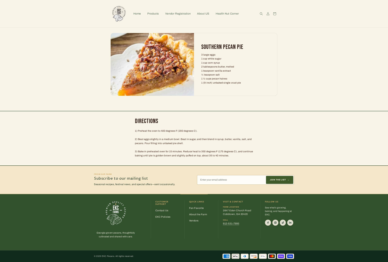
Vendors (194, 220)
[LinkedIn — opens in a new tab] (290, 223)
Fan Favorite (196, 208)
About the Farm (198, 214)
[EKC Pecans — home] (116, 213)
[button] (261, 13)
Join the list (279, 180)
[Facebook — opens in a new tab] (268, 223)
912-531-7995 (231, 223)
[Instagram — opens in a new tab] (275, 223)
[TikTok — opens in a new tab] (283, 223)
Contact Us (161, 210)
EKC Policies (163, 217)
